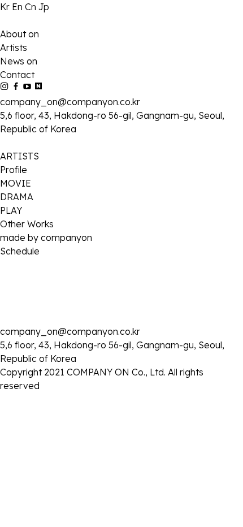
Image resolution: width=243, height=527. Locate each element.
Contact (17, 74)
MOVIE (15, 183)
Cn (31, 6)
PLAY (11, 210)
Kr (6, 6)
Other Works (27, 224)
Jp (43, 6)
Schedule (20, 251)
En (18, 6)
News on (18, 61)
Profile (13, 169)
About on (19, 34)
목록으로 (18, 374)
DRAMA (16, 196)
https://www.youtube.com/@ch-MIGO (106, 360)
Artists (13, 47)
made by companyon (46, 237)
